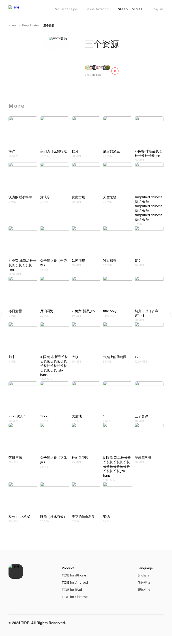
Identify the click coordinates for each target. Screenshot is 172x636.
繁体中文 (144, 589)
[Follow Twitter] (159, 622)
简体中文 (144, 582)
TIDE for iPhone (74, 575)
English (143, 575)
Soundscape (66, 9)
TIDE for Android (75, 582)
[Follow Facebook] (137, 622)
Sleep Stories (130, 9)
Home (12, 25)
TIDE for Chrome (75, 596)
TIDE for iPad (72, 589)
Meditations (97, 9)
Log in (157, 9)
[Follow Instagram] (148, 622)
